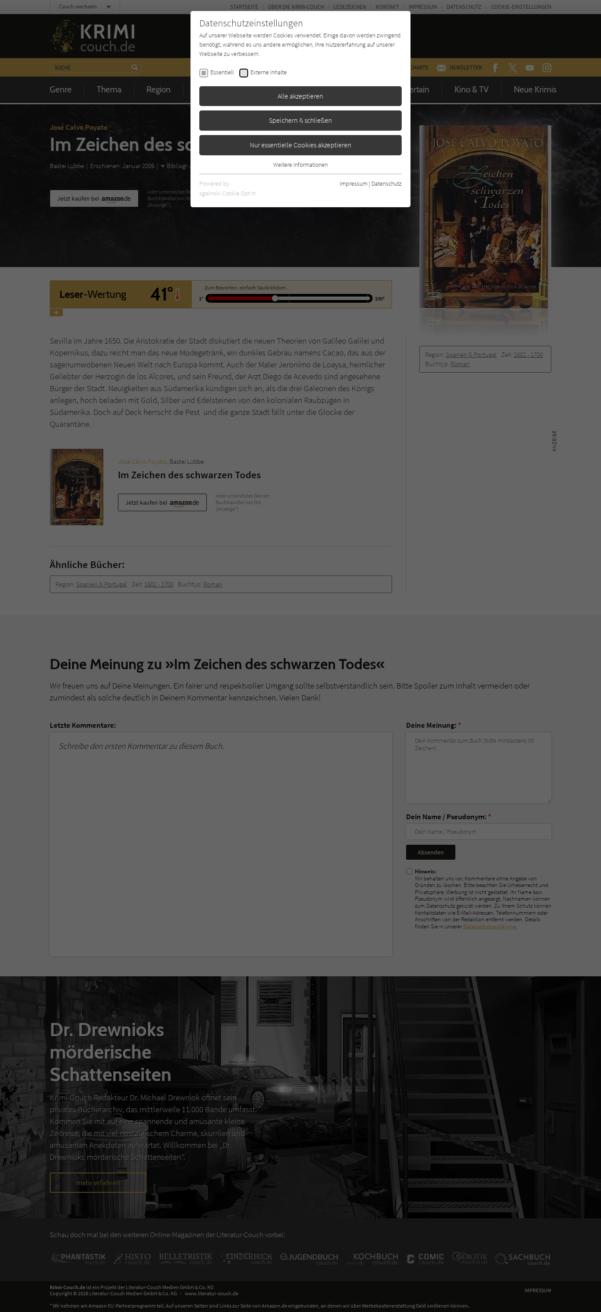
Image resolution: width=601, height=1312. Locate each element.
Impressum (353, 183)
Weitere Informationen (300, 165)
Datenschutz (386, 183)
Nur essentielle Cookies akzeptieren (301, 144)
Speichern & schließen (300, 120)
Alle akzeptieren (300, 96)
